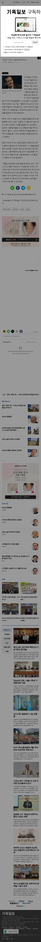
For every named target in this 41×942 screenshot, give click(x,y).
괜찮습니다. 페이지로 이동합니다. (13, 52)
